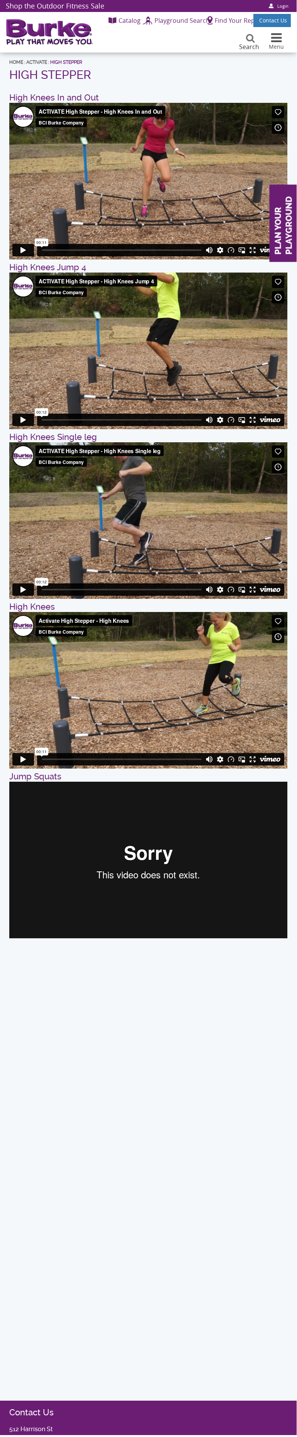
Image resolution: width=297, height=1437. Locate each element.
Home (16, 62)
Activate (36, 62)
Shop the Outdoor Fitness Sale (55, 5)
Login (283, 6)
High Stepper (66, 62)
